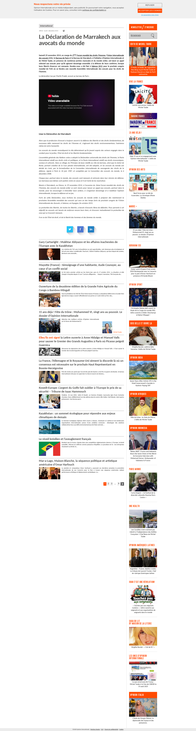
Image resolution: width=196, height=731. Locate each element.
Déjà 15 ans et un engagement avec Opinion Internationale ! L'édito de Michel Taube (143, 159)
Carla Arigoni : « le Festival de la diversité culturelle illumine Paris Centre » (143, 495)
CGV (102, 729)
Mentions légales (95, 729)
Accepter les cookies (149, 11)
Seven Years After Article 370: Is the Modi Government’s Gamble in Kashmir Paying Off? (143, 383)
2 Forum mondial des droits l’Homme (88, 55)
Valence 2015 (97, 66)
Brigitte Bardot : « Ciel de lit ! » (143, 647)
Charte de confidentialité (111, 729)
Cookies (121, 729)
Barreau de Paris (62, 58)
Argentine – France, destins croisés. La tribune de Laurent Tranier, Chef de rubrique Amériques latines (143, 571)
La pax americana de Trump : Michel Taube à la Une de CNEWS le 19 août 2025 (143, 684)
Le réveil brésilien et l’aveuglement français (65, 439)
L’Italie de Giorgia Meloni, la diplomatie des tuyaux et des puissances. (143, 720)
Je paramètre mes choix (150, 15)
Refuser (149, 5)
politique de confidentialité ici (94, 10)
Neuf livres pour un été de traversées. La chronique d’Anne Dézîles (143, 195)
